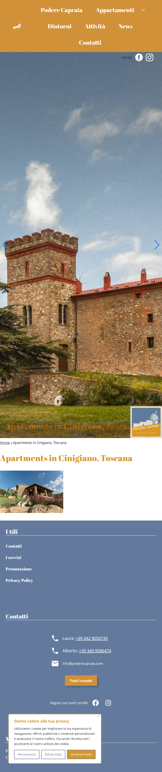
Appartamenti (115, 10)
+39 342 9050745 (92, 638)
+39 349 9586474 (95, 651)
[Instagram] (149, 57)
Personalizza (27, 754)
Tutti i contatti (81, 680)
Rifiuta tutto (53, 754)
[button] (5, 245)
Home (5, 442)
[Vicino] (98, 716)
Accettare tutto (81, 754)
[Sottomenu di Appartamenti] (143, 9)
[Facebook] (139, 57)
